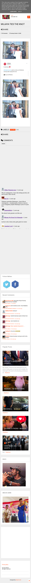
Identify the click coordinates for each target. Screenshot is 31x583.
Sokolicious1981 (9, 300)
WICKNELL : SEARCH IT (13, 409)
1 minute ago (13, 303)
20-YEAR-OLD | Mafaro (6, 303)
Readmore (7, 372)
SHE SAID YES (14, 16)
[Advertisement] (15, 542)
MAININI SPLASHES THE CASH (8, 313)
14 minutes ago (17, 318)
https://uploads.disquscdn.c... (17, 326)
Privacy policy (5, 564)
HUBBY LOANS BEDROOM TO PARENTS (9, 308)
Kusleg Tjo (8, 305)
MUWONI (7, 336)
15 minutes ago (17, 323)
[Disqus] (15, 208)
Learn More (13, 11)
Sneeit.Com (18, 580)
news (12, 15)
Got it (20, 11)
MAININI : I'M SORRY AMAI (14, 389)
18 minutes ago (14, 333)
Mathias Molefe (9, 310)
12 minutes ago (17, 313)
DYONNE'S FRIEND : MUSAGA (15, 429)
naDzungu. (7, 315)
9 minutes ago (19, 308)
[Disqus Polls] (15, 166)
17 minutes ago (14, 328)
